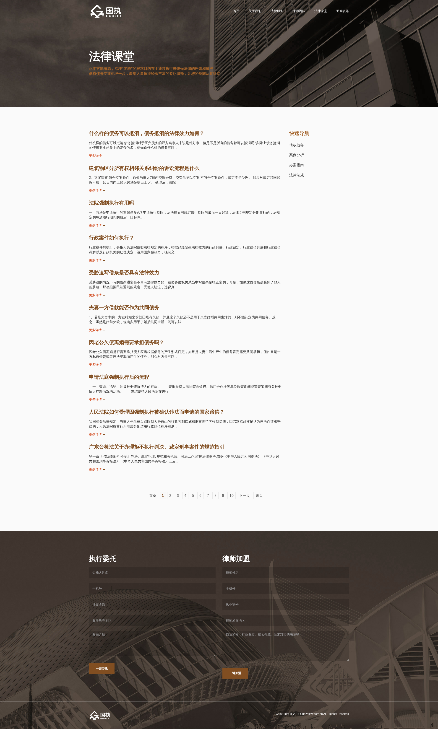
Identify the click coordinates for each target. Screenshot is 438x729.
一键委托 (102, 668)
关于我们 (255, 11)
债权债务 (296, 145)
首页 (236, 11)
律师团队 (298, 11)
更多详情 (95, 156)
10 (231, 496)
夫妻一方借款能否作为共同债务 (124, 307)
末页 (259, 496)
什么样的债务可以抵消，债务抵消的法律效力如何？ (146, 133)
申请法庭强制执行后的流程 (119, 377)
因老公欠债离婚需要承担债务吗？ (126, 342)
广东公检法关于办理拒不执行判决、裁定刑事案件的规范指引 (156, 447)
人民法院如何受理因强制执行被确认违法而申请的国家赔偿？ (156, 412)
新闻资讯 (342, 11)
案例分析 (296, 155)
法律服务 (277, 11)
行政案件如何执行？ (111, 238)
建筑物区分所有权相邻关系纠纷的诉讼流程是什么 (144, 168)
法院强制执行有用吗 (111, 203)
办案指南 (296, 165)
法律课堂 (320, 11)
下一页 (244, 496)
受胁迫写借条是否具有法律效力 (124, 272)
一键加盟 (235, 673)
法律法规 (296, 175)
